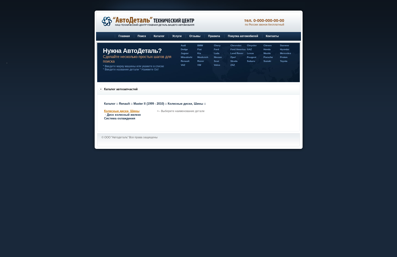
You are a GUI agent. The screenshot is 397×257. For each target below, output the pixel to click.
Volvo (217, 65)
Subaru (251, 61)
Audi (183, 45)
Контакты (272, 36)
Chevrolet (235, 45)
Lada (216, 53)
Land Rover (236, 53)
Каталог (159, 36)
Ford (216, 49)
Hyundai (284, 49)
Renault (185, 61)
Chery (217, 45)
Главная (124, 36)
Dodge (184, 49)
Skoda (234, 61)
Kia (199, 53)
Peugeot (251, 57)
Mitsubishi (186, 57)
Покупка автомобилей (243, 36)
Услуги (176, 36)
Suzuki (267, 61)
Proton (283, 57)
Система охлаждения (119, 118)
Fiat (199, 49)
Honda (267, 49)
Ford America (238, 49)
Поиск (142, 36)
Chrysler (252, 45)
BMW (200, 45)
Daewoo (284, 45)
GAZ (249, 49)
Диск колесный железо (124, 114)
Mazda (267, 53)
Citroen (268, 45)
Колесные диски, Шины (185, 103)
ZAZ (232, 65)
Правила (214, 36)
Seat (216, 61)
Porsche (268, 57)
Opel (233, 57)
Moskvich (202, 57)
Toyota (283, 61)
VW (199, 65)
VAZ (183, 65)
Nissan (218, 57)
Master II (148, 103)
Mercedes (285, 53)
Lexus (250, 53)
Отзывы (194, 36)
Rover (200, 61)
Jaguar (185, 53)
